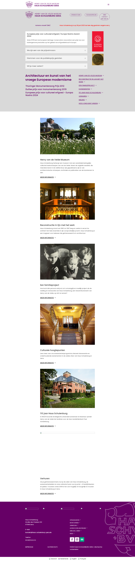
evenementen (84, 89)
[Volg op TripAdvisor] (82, 539)
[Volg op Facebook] (72, 539)
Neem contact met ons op (104, 17)
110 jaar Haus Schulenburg (90, 93)
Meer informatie (47, 177)
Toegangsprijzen (91, 15)
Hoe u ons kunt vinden (88, 103)
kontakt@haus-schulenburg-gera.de (38, 532)
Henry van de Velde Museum (90, 75)
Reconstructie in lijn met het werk (91, 80)
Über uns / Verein (75, 531)
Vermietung (73, 525)
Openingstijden (75, 15)
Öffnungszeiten (74, 520)
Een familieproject (87, 85)
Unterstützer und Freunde (78, 528)
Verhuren (83, 96)
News (71, 533)
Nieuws (82, 100)
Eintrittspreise (74, 522)
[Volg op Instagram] (77, 539)
